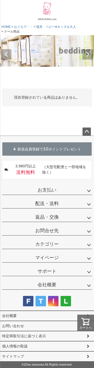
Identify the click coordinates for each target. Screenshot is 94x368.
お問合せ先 (47, 230)
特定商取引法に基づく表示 (24, 336)
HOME (6, 27)
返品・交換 (47, 217)
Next (88, 54)
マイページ (47, 257)
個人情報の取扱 (15, 346)
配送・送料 (47, 203)
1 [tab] (45, 71)
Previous (6, 54)
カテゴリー (47, 244)
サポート (47, 271)
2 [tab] (49, 71)
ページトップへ (87, 132)
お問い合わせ (13, 326)
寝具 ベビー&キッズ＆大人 (56, 27)
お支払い (47, 190)
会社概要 (47, 284)
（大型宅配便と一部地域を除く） (50, 169)
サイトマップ (13, 356)
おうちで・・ (23, 27)
